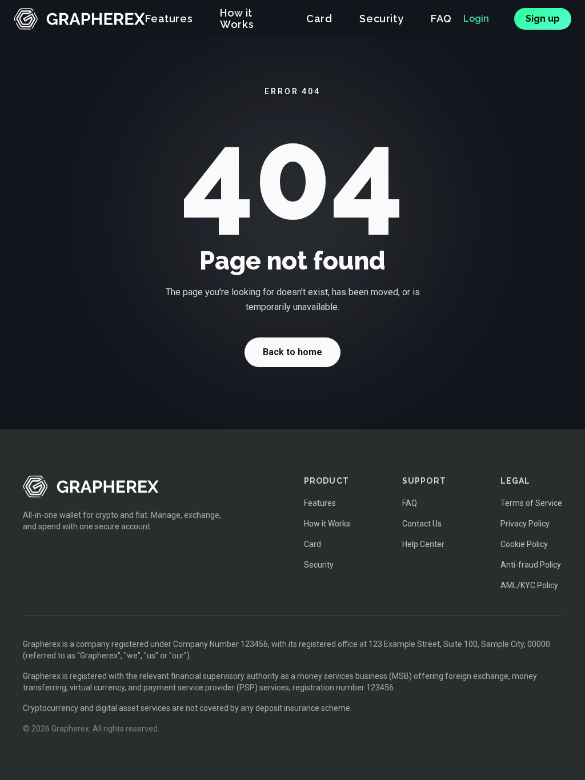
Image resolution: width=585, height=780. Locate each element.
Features (169, 19)
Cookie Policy (524, 544)
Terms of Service (531, 503)
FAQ (441, 19)
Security (381, 19)
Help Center (423, 544)
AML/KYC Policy (529, 585)
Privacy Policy (525, 523)
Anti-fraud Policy (530, 564)
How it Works (237, 18)
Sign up (543, 18)
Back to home (292, 352)
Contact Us (422, 523)
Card (319, 19)
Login (476, 18)
